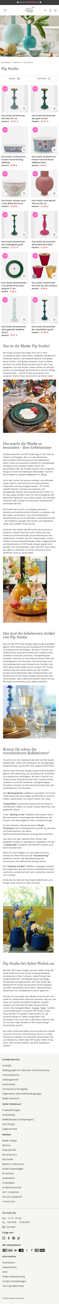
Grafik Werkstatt (11, 1187)
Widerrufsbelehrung (13, 1276)
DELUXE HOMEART (12, 1196)
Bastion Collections (13, 1164)
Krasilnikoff (8, 1178)
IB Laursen (8, 1173)
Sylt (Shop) (8, 1124)
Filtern (12, 78)
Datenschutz (9, 1267)
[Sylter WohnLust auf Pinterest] (13, 1238)
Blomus (6, 1145)
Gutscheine (8, 1084)
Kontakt (6, 1065)
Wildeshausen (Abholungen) (18, 1119)
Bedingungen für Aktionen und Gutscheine (25, 1070)
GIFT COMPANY (10, 1192)
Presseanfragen (11, 1110)
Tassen (35, 1008)
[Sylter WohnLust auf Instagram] (3, 1238)
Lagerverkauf (9, 1128)
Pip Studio (7, 1159)
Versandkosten (10, 1075)
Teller (43, 1008)
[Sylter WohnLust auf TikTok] (18, 1238)
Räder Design (9, 1140)
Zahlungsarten (10, 1079)
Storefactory (9, 1154)
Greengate (8, 1182)
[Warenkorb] (55, 10)
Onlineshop (8, 1114)
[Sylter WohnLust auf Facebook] (8, 1238)
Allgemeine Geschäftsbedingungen (22, 1093)
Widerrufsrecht (10, 1098)
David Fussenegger (13, 1168)
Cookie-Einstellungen (14, 1281)
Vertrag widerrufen (13, 1286)
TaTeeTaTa (8, 1201)
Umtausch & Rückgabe (15, 1089)
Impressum (8, 1262)
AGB (4, 1272)
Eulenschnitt (9, 1150)
